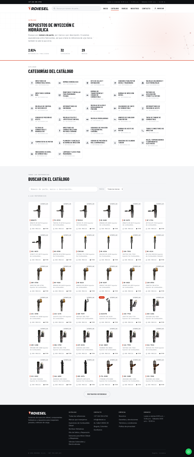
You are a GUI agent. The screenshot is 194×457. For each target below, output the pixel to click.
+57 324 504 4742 (35, 2)
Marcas (125, 8)
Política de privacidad (127, 426)
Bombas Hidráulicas (76, 429)
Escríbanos (98, 430)
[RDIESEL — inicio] (38, 8)
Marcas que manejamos (78, 420)
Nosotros (135, 8)
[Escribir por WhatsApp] (188, 451)
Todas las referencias (77, 416)
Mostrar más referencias (97, 394)
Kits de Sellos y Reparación (79, 432)
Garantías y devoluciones (128, 420)
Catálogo (115, 8)
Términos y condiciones (128, 423)
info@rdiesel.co (100, 420)
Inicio (105, 8)
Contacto (146, 8)
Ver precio (36, 228)
